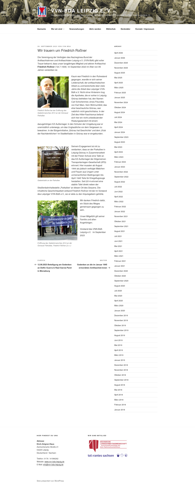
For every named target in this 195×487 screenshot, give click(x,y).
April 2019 (118, 350)
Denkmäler (125, 29)
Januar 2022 (119, 211)
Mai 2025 (118, 77)
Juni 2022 (118, 191)
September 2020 (121, 280)
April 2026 (118, 52)
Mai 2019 (118, 345)
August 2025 (119, 72)
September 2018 (121, 379)
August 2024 (119, 112)
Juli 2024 (118, 117)
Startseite (41, 29)
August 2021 (119, 231)
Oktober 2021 (120, 221)
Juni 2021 (118, 241)
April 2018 (118, 394)
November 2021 (121, 216)
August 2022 (119, 181)
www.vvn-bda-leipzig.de (54, 461)
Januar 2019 (119, 360)
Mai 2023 (118, 147)
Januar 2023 (119, 166)
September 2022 (121, 176)
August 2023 (119, 142)
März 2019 (118, 355)
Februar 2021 (120, 261)
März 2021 (118, 256)
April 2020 (118, 300)
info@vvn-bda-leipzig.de (53, 464)
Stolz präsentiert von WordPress (50, 480)
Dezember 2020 (121, 271)
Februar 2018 (120, 404)
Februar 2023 (120, 161)
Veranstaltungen (76, 29)
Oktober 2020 (120, 275)
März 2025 (118, 87)
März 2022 (118, 201)
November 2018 (121, 370)
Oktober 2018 (120, 375)
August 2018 (119, 385)
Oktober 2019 (120, 325)
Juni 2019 (118, 340)
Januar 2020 (119, 310)
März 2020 (118, 305)
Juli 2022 (118, 186)
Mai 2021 (118, 246)
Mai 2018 (118, 389)
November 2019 (121, 320)
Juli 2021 (118, 236)
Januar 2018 (119, 409)
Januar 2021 (119, 266)
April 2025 (118, 82)
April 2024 (118, 127)
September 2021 (121, 226)
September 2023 (121, 137)
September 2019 (121, 330)
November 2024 (121, 102)
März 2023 (118, 157)
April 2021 (118, 251)
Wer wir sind (56, 29)
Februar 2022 (120, 206)
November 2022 (121, 171)
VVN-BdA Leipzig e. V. (81, 10)
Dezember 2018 (121, 365)
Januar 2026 (119, 57)
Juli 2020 (118, 290)
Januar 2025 (119, 97)
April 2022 (118, 196)
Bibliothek (111, 29)
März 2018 (118, 399)
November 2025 (121, 67)
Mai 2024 (118, 122)
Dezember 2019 (121, 315)
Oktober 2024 (120, 107)
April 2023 (118, 152)
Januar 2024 (119, 132)
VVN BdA (66, 46)
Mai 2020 (118, 295)
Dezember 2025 (121, 62)
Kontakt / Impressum (144, 29)
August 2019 (119, 335)
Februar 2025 (120, 92)
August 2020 (119, 285)
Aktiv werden (95, 29)
